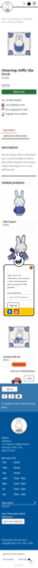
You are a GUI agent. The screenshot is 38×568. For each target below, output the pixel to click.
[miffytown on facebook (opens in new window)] (9, 311)
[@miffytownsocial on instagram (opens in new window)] (16, 311)
